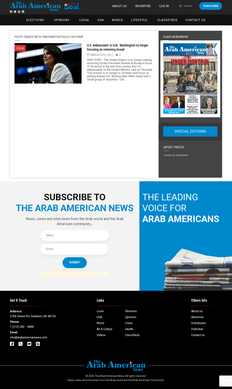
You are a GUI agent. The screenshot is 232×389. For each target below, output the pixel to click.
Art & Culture (104, 329)
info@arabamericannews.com (28, 337)
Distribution (198, 323)
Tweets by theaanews (175, 155)
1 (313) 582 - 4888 (22, 326)
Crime (128, 323)
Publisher (197, 329)
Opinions (61, 20)
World (117, 20)
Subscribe (211, 6)
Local (84, 20)
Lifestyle (139, 20)
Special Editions (190, 131)
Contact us (195, 20)
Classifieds (167, 20)
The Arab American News (109, 375)
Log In (164, 6)
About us (119, 6)
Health (129, 329)
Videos (101, 335)
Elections (35, 20)
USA (101, 20)
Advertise (143, 6)
